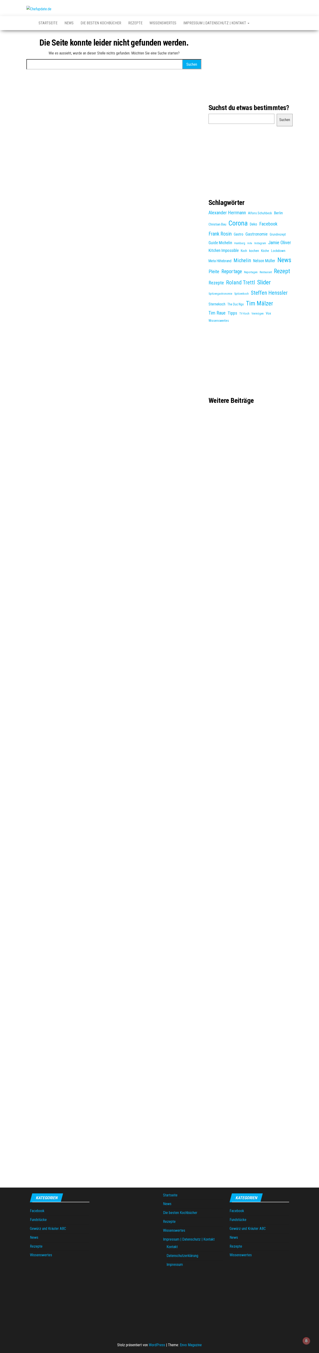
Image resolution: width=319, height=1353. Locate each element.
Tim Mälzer (259, 303)
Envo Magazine (191, 1345)
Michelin (242, 260)
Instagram (260, 243)
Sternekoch (217, 304)
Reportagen (251, 272)
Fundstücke (38, 1219)
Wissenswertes (162, 23)
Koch (244, 251)
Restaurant (266, 272)
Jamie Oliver (279, 242)
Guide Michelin (220, 242)
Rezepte (135, 23)
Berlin (278, 213)
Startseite (48, 23)
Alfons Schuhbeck (260, 213)
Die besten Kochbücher (101, 23)
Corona (238, 223)
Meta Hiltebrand (220, 261)
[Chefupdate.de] (29, 23)
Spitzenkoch (241, 293)
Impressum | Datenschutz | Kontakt (215, 23)
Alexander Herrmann (227, 212)
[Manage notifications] (306, 1341)
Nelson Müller (264, 260)
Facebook (268, 224)
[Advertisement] (251, 66)
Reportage (231, 271)
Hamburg (239, 243)
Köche (265, 251)
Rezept (282, 271)
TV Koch (244, 313)
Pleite (214, 271)
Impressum (175, 1264)
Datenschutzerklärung (182, 1255)
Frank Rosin (220, 234)
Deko (253, 224)
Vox (268, 313)
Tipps (232, 313)
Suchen (284, 120)
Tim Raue (217, 313)
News (69, 23)
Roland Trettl (240, 282)
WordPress (157, 1345)
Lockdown (278, 251)
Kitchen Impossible (224, 250)
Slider (264, 282)
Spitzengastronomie (220, 293)
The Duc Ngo (235, 304)
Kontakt (172, 1247)
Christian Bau (217, 224)
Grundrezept (278, 234)
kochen (254, 251)
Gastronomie (256, 234)
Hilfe (249, 243)
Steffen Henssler (269, 293)
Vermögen (258, 313)
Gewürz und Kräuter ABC (48, 1228)
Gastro (238, 234)
